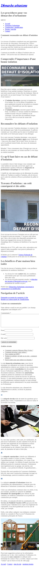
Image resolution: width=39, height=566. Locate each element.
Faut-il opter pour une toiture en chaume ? (18, 360)
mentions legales (28, 564)
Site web (4, 338)
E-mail (3, 334)
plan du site (17, 564)
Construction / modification (14, 27)
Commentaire (6, 313)
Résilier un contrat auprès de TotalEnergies (15, 299)
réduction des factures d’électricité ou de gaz (21, 280)
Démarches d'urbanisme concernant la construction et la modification (17, 288)
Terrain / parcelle (10, 29)
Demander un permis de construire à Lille (14, 297)
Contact (7, 31)
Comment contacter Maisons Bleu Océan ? (19, 350)
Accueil (7, 24)
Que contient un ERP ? (12, 354)
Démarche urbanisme (14, 5)
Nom (2, 330)
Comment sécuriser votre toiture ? (16, 352)
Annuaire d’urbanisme (12, 25)
